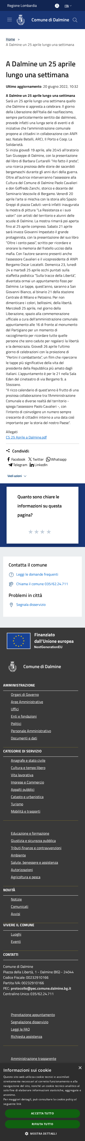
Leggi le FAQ (20, 1029)
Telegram (20, 464)
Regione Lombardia (22, 5)
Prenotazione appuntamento (33, 1014)
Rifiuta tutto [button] (42, 1124)
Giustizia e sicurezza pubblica (33, 840)
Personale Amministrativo (31, 731)
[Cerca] (75, 20)
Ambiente (18, 855)
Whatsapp (58, 459)
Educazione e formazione (30, 833)
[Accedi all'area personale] (57, 5)
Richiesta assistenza (26, 1036)
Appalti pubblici (22, 789)
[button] (42, 1133)
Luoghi (16, 934)
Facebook (18, 459)
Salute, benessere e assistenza (34, 862)
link (19, 1104)
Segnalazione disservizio (29, 1022)
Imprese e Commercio (27, 782)
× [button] (80, 1068)
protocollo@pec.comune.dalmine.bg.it (41, 988)
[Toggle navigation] (9, 19)
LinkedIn (41, 464)
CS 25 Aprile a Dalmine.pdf (26, 437)
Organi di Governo (25, 694)
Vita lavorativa (22, 775)
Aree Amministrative (27, 701)
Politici (16, 723)
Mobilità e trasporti (25, 811)
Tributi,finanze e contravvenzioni (36, 848)
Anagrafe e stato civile (28, 760)
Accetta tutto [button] (42, 1113)
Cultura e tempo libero (28, 767)
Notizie (16, 899)
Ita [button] (67, 5)
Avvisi (15, 913)
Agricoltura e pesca (25, 877)
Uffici (15, 709)
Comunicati (19, 906)
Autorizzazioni (22, 869)
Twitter (38, 459)
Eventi (16, 941)
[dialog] (42, 1102)
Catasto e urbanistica (27, 796)
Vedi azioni (14, 475)
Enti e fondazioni (24, 716)
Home (10, 39)
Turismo (17, 804)
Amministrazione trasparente (33, 1058)
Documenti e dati (24, 738)
